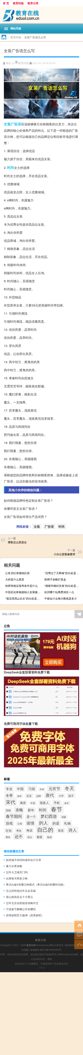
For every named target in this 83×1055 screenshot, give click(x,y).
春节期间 (14, 816)
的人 (43, 822)
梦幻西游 (49, 816)
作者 (42, 789)
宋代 (10, 801)
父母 (19, 823)
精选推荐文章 (72, 945)
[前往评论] (78, 934)
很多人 (44, 802)
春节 (56, 809)
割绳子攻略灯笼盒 (55, 579)
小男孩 (41, 967)
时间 (42, 809)
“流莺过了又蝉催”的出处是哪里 (62, 573)
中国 (20, 788)
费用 (8, 837)
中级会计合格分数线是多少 (60, 598)
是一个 (31, 816)
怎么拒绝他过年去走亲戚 (21, 891)
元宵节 (54, 788)
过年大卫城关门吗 (17, 872)
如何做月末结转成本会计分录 (23, 860)
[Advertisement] (41, 1013)
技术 (66, 803)
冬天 (69, 788)
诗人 (72, 830)
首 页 (6, 3)
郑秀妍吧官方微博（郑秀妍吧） (25, 915)
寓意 (23, 803)
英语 (61, 830)
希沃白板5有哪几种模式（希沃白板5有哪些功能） (36, 884)
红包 (9, 830)
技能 (8, 810)
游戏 (9, 823)
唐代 (50, 795)
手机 (57, 802)
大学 (61, 796)
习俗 (31, 788)
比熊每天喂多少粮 (17, 878)
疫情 (30, 823)
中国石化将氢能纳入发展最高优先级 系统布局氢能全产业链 (24, 592)
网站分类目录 (56, 945)
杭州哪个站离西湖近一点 (59, 592)
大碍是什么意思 (14, 579)
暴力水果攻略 (14, 866)
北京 (29, 796)
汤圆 (63, 816)
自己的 (45, 829)
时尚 (10, 167)
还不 (19, 836)
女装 (7, 123)
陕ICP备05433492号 (51, 949)
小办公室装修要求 (64, 554)
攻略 (19, 809)
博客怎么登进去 (17, 542)
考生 (19, 830)
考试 (29, 830)
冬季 (9, 795)
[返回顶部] (78, 944)
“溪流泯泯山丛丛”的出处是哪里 (23, 598)
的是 (56, 823)
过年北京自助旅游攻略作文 (22, 903)
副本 (19, 796)
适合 (29, 837)
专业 (9, 788)
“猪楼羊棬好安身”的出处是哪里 (62, 586)
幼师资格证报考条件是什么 (21, 586)
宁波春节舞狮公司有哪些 (21, 909)
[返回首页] (78, 925)
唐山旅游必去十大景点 (19, 897)
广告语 (16, 123)
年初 (32, 803)
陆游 (49, 837)
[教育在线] (41, 15)
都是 (39, 837)
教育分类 (33, 3)
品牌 (38, 795)
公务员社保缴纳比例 (17, 573)
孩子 (71, 796)
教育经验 (18, 3)
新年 (31, 810)
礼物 (67, 823)
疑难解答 (34, 949)
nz (13, 63)
